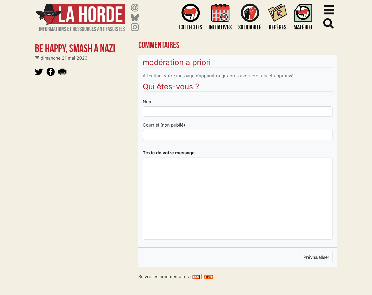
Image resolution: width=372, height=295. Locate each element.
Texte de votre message (169, 152)
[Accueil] (80, 14)
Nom (148, 101)
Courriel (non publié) (164, 125)
